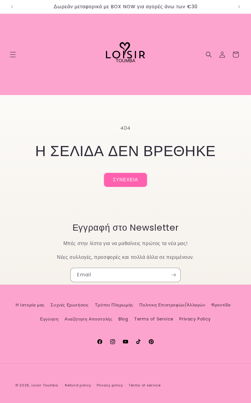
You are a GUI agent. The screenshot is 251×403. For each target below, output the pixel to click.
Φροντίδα (221, 305)
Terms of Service (154, 319)
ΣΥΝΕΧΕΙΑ (125, 179)
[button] (13, 54)
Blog (123, 319)
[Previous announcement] (12, 6)
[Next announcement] (239, 6)
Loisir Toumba (45, 385)
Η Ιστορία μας (30, 305)
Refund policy (78, 385)
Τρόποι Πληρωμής (114, 305)
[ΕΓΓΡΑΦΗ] (173, 275)
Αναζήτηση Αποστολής (88, 319)
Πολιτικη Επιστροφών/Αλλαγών (172, 305)
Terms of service (144, 385)
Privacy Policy (195, 319)
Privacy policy (110, 385)
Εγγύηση (49, 319)
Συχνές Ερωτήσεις (70, 305)
